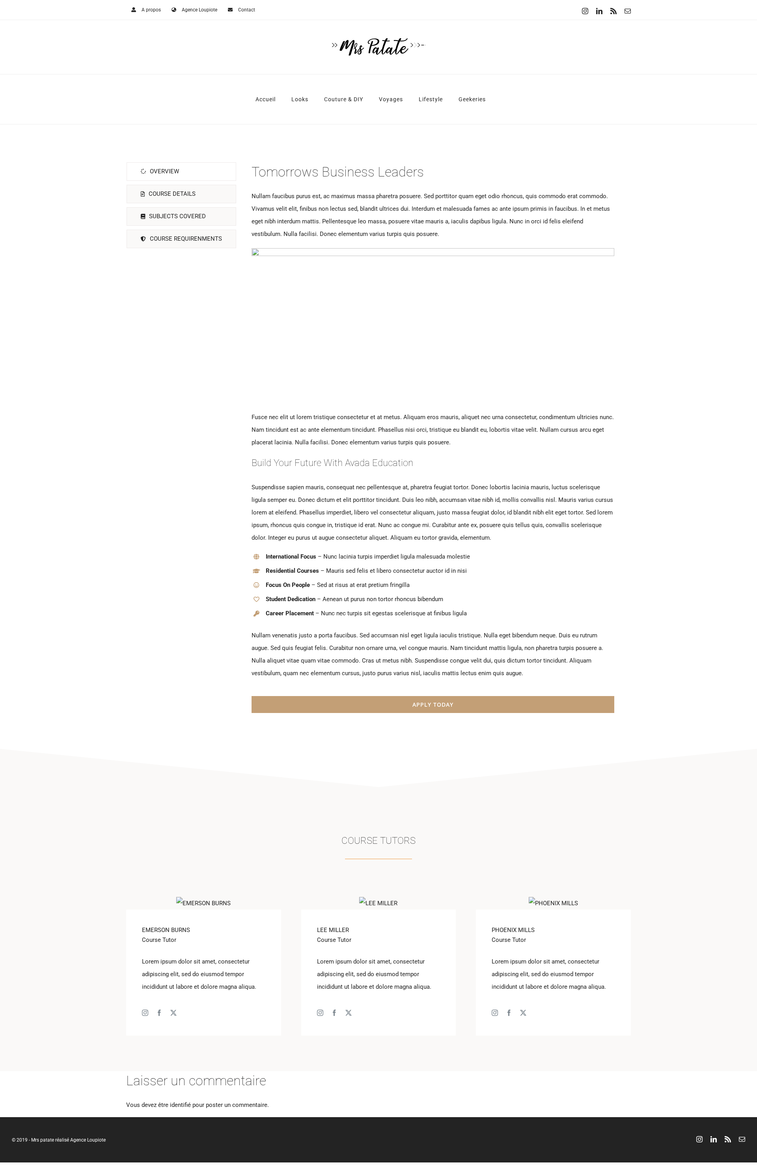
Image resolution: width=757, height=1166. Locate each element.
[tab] (181, 171)
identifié (180, 1104)
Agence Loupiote (88, 1140)
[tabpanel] (433, 437)
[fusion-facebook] (159, 1013)
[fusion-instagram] (145, 1013)
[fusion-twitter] (173, 1013)
